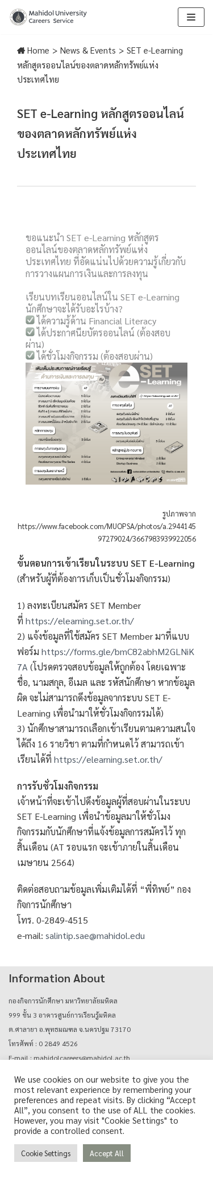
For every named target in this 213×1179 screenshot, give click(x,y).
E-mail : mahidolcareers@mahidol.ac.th (69, 1057)
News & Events (88, 49)
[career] (48, 17)
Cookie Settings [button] (45, 1153)
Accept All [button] (107, 1153)
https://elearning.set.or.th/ (80, 621)
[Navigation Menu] (191, 17)
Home (37, 49)
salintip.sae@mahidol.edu (95, 935)
